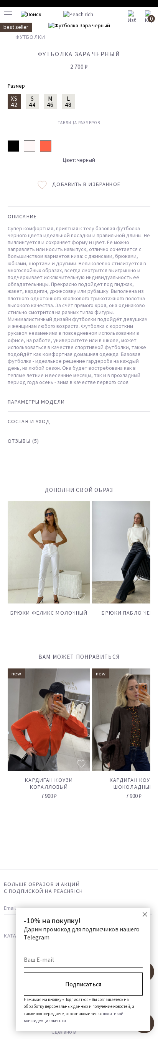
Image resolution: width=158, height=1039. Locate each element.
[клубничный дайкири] (45, 146)
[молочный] (29, 146)
